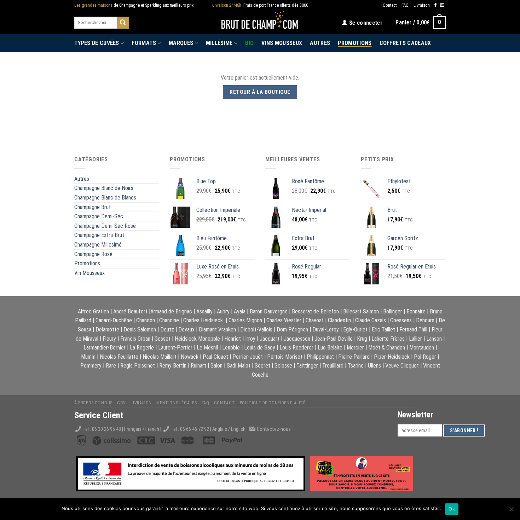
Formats (144, 43)
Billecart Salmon (361, 311)
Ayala (239, 311)
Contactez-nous (274, 429)
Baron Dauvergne (269, 311)
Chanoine (169, 320)
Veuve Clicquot (402, 365)
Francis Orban (135, 338)
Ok (452, 509)
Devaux (186, 329)
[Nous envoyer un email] (442, 5)
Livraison (422, 5)
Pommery (91, 365)
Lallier (415, 338)
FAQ (405, 5)
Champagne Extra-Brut (99, 235)
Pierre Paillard (354, 356)
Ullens (374, 365)
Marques (181, 43)
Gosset (163, 338)
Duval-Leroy (325, 329)
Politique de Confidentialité (273, 402)
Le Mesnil (207, 347)
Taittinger (307, 365)
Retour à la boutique (260, 92)
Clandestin (339, 320)
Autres (320, 43)
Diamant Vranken (217, 329)
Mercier (355, 347)
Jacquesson (297, 338)
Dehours (425, 320)
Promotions (354, 43)
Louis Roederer (296, 347)
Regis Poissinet (137, 365)
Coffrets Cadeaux (405, 43)
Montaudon (421, 347)
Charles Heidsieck (203, 320)
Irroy (250, 338)
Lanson (434, 338)
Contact (390, 5)
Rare (111, 365)
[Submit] (123, 23)
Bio (249, 43)
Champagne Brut (92, 207)
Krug (362, 338)
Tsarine (356, 365)
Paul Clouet (215, 356)
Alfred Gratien (93, 311)
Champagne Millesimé (98, 244)
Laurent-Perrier (175, 347)
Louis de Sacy (259, 347)
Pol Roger (425, 356)
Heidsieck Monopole (197, 338)
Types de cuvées (96, 43)
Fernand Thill (413, 329)
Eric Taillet (383, 329)
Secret (262, 365)
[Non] (511, 511)
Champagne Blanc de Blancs (105, 197)
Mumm (88, 356)
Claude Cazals (370, 320)
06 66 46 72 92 (195, 429)
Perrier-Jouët (247, 356)
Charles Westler (283, 320)
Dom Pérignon (292, 329)
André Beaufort (130, 311)
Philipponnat (320, 356)
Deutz (167, 329)
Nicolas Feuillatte (119, 356)
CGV (121, 402)
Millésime (219, 43)
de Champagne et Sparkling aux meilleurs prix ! (135, 5)
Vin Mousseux (89, 273)
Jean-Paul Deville (333, 338)
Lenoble (231, 347)
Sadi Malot (238, 365)
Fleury (109, 338)
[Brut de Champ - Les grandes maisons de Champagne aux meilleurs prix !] (260, 22)
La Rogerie (142, 347)
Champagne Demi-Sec (98, 216)
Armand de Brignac (171, 311)
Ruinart (198, 365)
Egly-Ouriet (355, 329)
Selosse (283, 365)
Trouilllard (332, 365)
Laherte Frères (388, 338)
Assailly (204, 311)
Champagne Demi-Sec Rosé (105, 226)
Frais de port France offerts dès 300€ (260, 5)
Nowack (189, 356)
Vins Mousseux (281, 43)
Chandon (145, 320)
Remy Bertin (172, 365)
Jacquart (269, 338)
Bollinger (392, 311)
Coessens (401, 320)
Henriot (232, 338)
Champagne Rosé (93, 254)
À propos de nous (93, 402)
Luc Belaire (330, 347)
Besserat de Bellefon (315, 311)
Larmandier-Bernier (104, 347)
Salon (216, 365)
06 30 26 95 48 (106, 429)
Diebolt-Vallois (256, 329)
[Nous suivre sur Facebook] (435, 5)
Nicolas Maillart (160, 356)
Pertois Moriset (284, 356)
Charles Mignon (245, 320)
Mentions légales (176, 402)
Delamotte (107, 329)
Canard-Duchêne (114, 320)
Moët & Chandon (386, 347)
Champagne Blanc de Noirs (103, 188)
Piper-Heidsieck (392, 356)
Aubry (223, 311)
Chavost (315, 320)
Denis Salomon (139, 329)
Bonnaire (416, 311)
